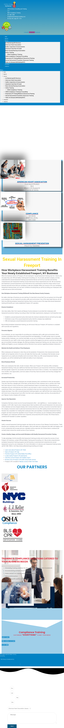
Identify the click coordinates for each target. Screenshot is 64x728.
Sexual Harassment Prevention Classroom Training (19, 60)
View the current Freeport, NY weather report (17, 457)
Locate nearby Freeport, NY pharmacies (16, 456)
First (8, 688)
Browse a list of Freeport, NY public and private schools (20, 459)
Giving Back (7, 64)
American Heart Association (13, 45)
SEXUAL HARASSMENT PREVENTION (32, 243)
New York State (33, 461)
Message (9, 711)
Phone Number (11, 697)
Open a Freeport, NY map (12, 452)
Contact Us (7, 66)
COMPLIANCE (32, 213)
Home (6, 36)
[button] (30, 70)
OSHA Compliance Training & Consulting (16, 56)
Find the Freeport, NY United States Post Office (18, 454)
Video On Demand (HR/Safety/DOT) (15, 62)
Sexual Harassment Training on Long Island (10, 664)
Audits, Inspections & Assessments (15, 46)
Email (8, 702)
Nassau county (24, 461)
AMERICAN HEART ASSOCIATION (32, 182)
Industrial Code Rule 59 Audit (13, 48)
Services (6, 40)
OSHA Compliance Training (14, 54)
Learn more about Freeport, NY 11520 (15, 450)
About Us (6, 38)
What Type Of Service (12, 705)
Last (8, 693)
